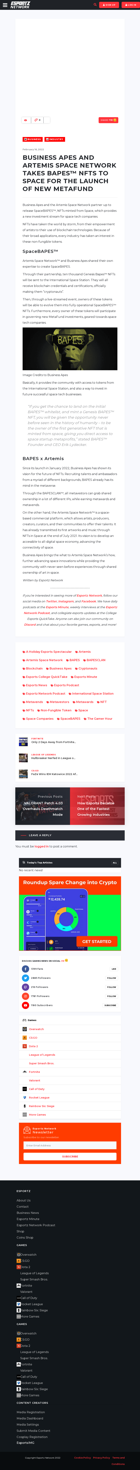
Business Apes (60, 668)
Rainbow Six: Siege (41, 1106)
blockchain (34, 668)
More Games (37, 1114)
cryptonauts (87, 668)
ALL (115, 863)
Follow (111, 978)
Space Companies (39, 718)
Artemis (84, 651)
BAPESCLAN (96, 660)
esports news (36, 685)
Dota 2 (33, 1046)
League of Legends (42, 1054)
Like (114, 969)
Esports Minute (85, 677)
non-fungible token (55, 710)
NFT (103, 702)
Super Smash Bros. (41, 1063)
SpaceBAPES (70, 718)
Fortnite (34, 1072)
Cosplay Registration (32, 1437)
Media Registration (31, 1412)
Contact (23, 1206)
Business (34, 139)
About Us (24, 1200)
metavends (34, 702)
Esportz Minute (28, 1219)
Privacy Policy (101, 1457)
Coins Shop (25, 1237)
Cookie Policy (82, 1457)
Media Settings (28, 1424)
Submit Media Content (33, 1431)
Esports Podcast (66, 685)
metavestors (59, 702)
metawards (84, 702)
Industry (56, 139)
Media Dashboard (30, 1418)
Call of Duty (36, 1089)
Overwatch (36, 1029)
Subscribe (110, 1005)
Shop (20, 1231)
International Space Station (92, 693)
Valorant (34, 1080)
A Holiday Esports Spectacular (48, 651)
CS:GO (33, 1037)
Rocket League (39, 1097)
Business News (28, 1213)
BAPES (74, 660)
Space (83, 710)
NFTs (29, 710)
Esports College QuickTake (46, 677)
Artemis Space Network (44, 660)
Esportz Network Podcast (45, 693)
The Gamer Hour (99, 718)
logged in (42, 846)
